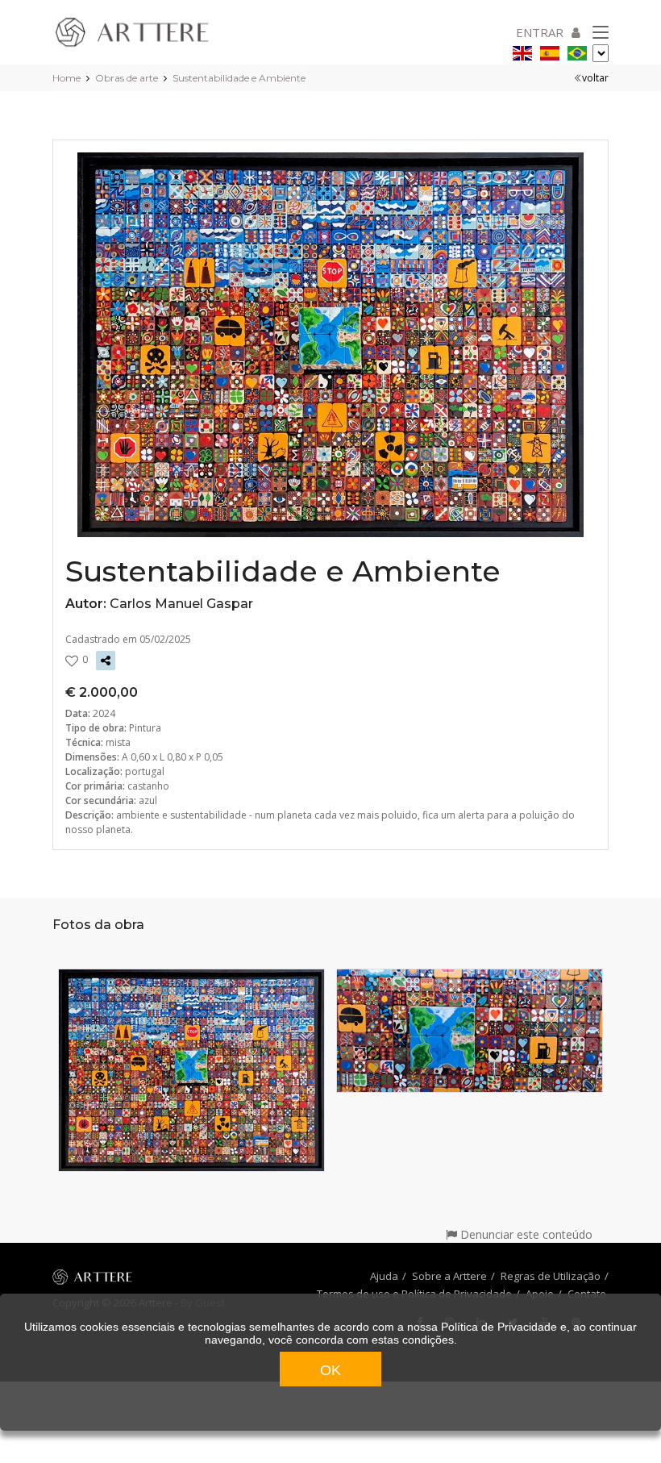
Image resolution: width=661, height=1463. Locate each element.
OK (330, 1370)
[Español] (550, 50)
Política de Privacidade (499, 1326)
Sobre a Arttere (449, 1276)
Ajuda (384, 1276)
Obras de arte (126, 78)
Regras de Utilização (551, 1276)
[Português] (577, 50)
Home (66, 78)
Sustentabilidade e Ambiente (239, 78)
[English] (522, 50)
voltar (595, 78)
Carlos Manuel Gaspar (181, 603)
